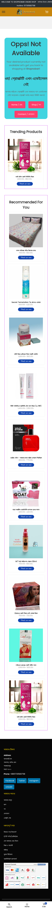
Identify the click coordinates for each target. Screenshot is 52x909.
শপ (5, 809)
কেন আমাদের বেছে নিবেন (11, 841)
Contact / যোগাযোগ (26, 114)
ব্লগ (5, 804)
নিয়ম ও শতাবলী (8, 845)
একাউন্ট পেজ (7, 818)
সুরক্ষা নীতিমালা (8, 854)
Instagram (33, 780)
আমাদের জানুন (8, 800)
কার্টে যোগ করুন (25, 184)
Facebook (10, 780)
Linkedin (9, 787)
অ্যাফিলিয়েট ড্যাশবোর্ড (10, 859)
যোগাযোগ (6, 813)
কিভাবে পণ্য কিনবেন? (10, 832)
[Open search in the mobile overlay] (9, 904)
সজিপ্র (6, 850)
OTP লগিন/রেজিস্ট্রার (11, 836)
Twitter (22, 780)
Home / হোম (16, 104)
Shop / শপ (36, 104)
